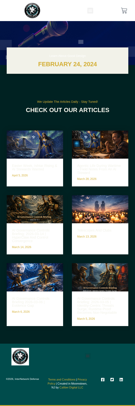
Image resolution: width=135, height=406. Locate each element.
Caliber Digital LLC (71, 387)
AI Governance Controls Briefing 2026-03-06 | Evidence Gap (31, 302)
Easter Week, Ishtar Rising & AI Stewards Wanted (34, 167)
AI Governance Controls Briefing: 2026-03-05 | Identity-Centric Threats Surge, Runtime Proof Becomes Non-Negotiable (97, 305)
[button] (90, 11)
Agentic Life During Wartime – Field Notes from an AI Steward (99, 169)
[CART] (124, 10)
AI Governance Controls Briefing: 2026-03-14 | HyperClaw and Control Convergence (31, 235)
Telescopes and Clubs (94, 230)
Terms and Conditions (61, 379)
